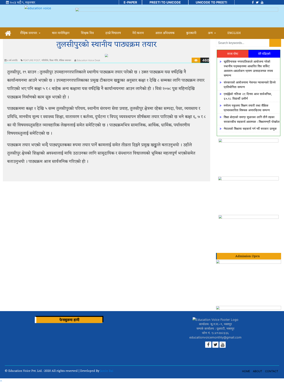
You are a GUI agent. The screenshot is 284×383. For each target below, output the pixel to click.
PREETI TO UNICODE (165, 2)
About (257, 371)
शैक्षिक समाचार (29, 33)
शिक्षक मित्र (87, 33)
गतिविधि (45, 60)
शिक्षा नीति (53, 60)
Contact (271, 371)
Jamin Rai (106, 371)
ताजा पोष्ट (232, 53)
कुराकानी (191, 33)
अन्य (210, 33)
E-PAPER (130, 2)
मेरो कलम (138, 33)
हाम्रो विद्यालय (113, 33)
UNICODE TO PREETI (211, 2)
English (234, 33)
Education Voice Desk (88, 60)
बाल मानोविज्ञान (60, 33)
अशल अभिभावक (165, 33)
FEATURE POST (31, 60)
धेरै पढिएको (264, 53)
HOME (246, 371)
